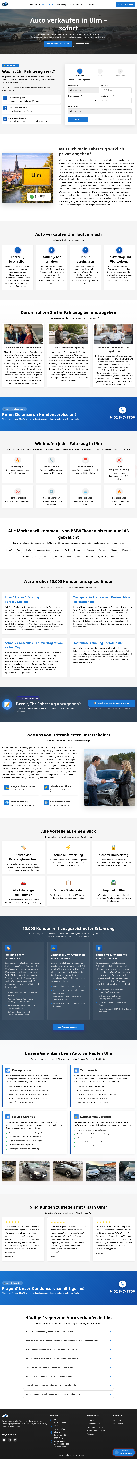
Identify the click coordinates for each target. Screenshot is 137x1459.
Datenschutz (118, 1423)
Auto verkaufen (48, 4)
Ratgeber (91, 1434)
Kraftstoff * (73, 106)
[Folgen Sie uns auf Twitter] (15, 1440)
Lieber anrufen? (83, 43)
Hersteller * (73, 85)
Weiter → (78, 119)
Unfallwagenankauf (65, 4)
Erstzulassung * (75, 96)
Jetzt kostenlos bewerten (58, 43)
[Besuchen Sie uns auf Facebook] (4, 1440)
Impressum (117, 1420)
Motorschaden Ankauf (85, 4)
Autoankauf (35, 4)
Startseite (91, 1420)
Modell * (104, 85)
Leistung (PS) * (107, 96)
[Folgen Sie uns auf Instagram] (10, 1440)
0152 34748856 (127, 4)
